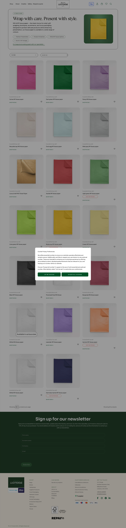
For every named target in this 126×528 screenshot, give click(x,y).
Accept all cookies (75, 274)
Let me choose (49, 274)
